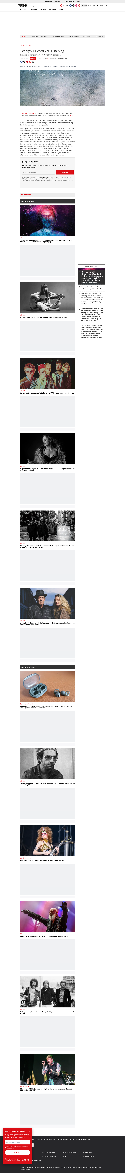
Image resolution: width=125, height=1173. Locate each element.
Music (22, 45)
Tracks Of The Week (58, 36)
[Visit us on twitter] (73, 5)
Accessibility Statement (49, 1156)
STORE (61, 10)
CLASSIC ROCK (58, 1)
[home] (20, 10)
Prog (48, 58)
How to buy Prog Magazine (104, 36)
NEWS (26, 10)
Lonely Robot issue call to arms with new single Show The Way (92, 288)
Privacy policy (87, 1152)
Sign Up (17, 1153)
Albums (28, 45)
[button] (103, 5)
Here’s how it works (71, 66)
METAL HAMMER (69, 1)
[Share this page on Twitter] (24, 62)
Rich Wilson (42, 58)
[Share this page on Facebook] (21, 62)
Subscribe (84, 5)
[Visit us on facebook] (70, 5)
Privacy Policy (24, 1159)
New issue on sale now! (39, 36)
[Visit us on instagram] (76, 5)
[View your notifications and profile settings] (97, 5)
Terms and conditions (69, 1152)
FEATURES (34, 10)
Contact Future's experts (49, 1152)
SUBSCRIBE (52, 10)
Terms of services (44, 177)
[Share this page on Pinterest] (27, 62)
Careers (64, 1156)
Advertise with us (88, 1156)
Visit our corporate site (82, 1139)
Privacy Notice (26, 179)
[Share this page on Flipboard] (30, 62)
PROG (78, 1)
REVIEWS (43, 10)
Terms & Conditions (15, 1160)
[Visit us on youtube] (79, 5)
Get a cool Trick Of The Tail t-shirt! (80, 36)
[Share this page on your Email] (33, 62)
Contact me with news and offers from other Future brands (17, 1147)
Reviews (32, 59)
